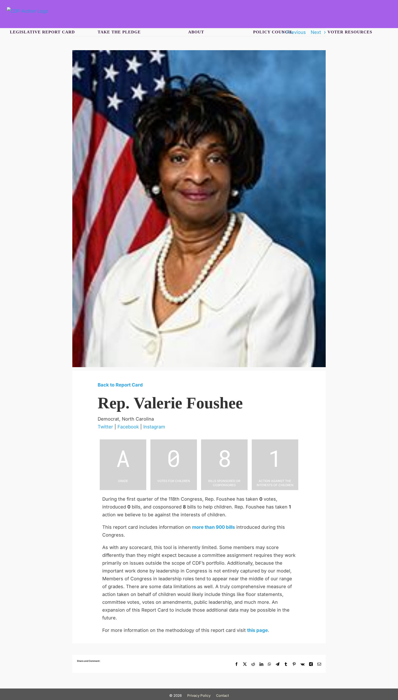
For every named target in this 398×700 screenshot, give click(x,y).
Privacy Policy (199, 695)
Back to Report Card (120, 385)
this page (257, 630)
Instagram (154, 427)
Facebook (128, 427)
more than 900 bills (213, 527)
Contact (222, 695)
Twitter (105, 427)
